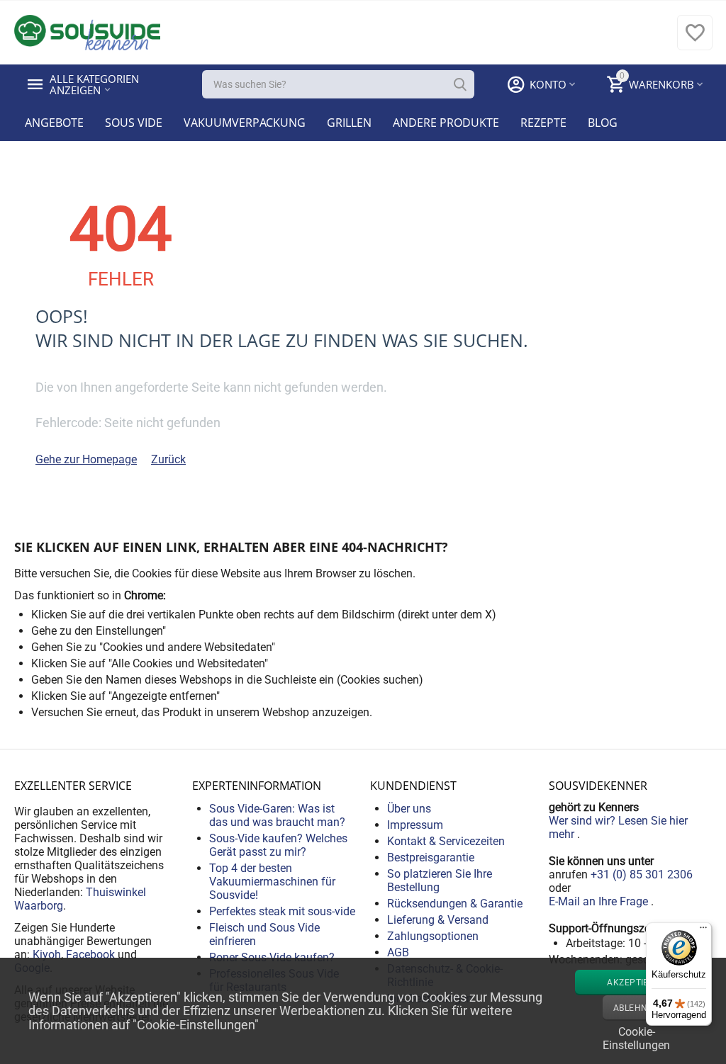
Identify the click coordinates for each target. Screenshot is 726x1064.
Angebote (54, 122)
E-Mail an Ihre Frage (600, 901)
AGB (398, 952)
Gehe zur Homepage (86, 459)
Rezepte (543, 122)
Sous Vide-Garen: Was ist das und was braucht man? (277, 815)
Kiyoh (47, 954)
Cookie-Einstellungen (636, 1037)
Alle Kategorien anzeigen (96, 84)
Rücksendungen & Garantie (455, 903)
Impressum (415, 825)
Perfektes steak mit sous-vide (282, 911)
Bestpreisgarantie (430, 857)
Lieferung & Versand (437, 920)
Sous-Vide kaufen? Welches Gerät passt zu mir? (278, 845)
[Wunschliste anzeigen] (694, 40)
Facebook (90, 954)
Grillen (349, 122)
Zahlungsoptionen (433, 936)
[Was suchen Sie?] (460, 84)
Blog (603, 122)
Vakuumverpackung (245, 122)
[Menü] (703, 930)
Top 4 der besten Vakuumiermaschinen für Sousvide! (272, 881)
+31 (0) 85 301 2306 (642, 874)
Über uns (409, 808)
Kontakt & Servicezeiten (446, 841)
